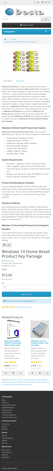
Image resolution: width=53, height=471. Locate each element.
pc (3, 384)
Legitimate (5, 382)
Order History (7, 452)
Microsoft (10, 261)
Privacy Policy (6, 412)
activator (13, 382)
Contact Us (5, 424)
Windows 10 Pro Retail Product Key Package (39, 343)
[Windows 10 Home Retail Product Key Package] (26, 61)
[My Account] (38, 2)
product (19, 384)
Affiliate (4, 441)
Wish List (5, 455)
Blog (3, 400)
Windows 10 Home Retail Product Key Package (20, 42)
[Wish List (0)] (42, 2)
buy (7, 379)
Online (43, 382)
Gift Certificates (7, 438)
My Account (6, 450)
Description (8, 81)
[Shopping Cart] (46, 2)
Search (13, 39)
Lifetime (33, 382)
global (33, 379)
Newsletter (5, 457)
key (46, 379)
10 (17, 379)
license (24, 384)
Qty (3, 283)
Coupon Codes (7, 410)
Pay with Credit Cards (9, 417)
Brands (4, 436)
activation (20, 382)
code (6, 384)
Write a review (26, 307)
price (29, 384)
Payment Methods (8, 407)
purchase (12, 384)
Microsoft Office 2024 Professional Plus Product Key (12, 343)
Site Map (5, 429)
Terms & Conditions (9, 415)
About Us (5, 402)
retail (42, 379)
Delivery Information (9, 405)
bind (38, 382)
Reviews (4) (20, 81)
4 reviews (17, 307)
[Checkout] (49, 2)
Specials (5, 443)
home (21, 379)
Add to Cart (26, 294)
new (47, 382)
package (27, 379)
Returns (4, 426)
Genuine (27, 382)
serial (38, 379)
